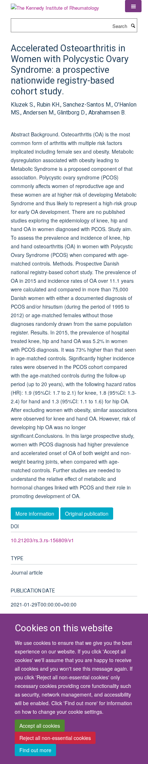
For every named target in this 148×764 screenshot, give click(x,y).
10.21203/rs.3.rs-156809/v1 (42, 540)
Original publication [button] (86, 513)
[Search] (133, 25)
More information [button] (34, 513)
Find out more (35, 750)
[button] (133, 6)
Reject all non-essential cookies (55, 737)
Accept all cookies (39, 725)
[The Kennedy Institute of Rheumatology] (55, 5)
